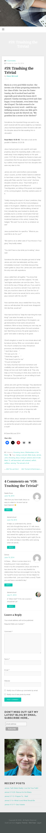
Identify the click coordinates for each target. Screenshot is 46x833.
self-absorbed (16, 460)
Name (7, 659)
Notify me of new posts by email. (18, 694)
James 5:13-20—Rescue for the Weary (17, 792)
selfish (33, 460)
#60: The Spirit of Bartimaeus (30, 469)
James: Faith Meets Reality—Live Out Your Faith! (21, 788)
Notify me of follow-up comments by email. (22, 690)
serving (13, 463)
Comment (8, 632)
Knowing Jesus (19, 452)
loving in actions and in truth (30, 458)
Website (7, 681)
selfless (7, 463)
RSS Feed (32, 823)
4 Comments (11, 61)
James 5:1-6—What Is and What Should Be (19, 801)
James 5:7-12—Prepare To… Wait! (16, 796)
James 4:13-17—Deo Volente (14, 805)
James (38, 455)
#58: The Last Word (12, 469)
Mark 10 (7, 460)
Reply (8, 509)
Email (6, 670)
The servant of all (23, 463)
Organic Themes (21, 823)
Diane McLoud (12, 76)
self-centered (26, 460)
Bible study (32, 455)
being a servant (21, 455)
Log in (39, 823)
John (6, 458)
